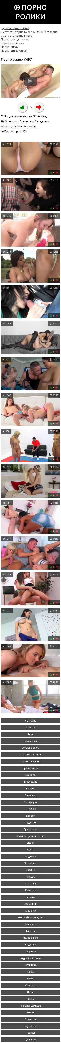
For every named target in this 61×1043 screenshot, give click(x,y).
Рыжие (30, 1012)
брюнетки (26, 121)
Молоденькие (30, 937)
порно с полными (12, 43)
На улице (30, 951)
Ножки (30, 978)
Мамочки (30, 910)
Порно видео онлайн (15, 50)
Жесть (30, 849)
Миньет (30, 931)
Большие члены (31, 761)
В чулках (31, 808)
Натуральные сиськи (30, 958)
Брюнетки (30, 774)
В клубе (30, 788)
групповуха (20, 126)
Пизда (30, 992)
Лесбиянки (30, 903)
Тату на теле (30, 1026)
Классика (30, 883)
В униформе (31, 802)
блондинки (42, 121)
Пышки (30, 998)
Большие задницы (30, 754)
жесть (33, 126)
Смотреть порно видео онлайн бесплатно (29, 32)
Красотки (30, 890)
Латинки (30, 897)
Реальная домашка (30, 1005)
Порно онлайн (10, 47)
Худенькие (30, 1039)
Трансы (30, 1032)
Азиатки (30, 727)
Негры (30, 971)
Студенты (30, 1019)
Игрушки (30, 876)
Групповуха (30, 829)
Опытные (30, 985)
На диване (30, 944)
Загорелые (30, 863)
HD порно (30, 720)
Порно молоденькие (15, 39)
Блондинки (30, 741)
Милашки (30, 924)
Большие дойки (30, 747)
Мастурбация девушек (31, 917)
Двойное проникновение (30, 836)
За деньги (30, 856)
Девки (30, 842)
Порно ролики (31, 12)
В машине (30, 795)
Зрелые (30, 869)
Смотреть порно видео (16, 35)
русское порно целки (15, 28)
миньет (6, 126)
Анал (30, 734)
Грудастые (30, 822)
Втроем (30, 815)
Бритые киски (30, 768)
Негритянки (30, 964)
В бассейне (30, 781)
